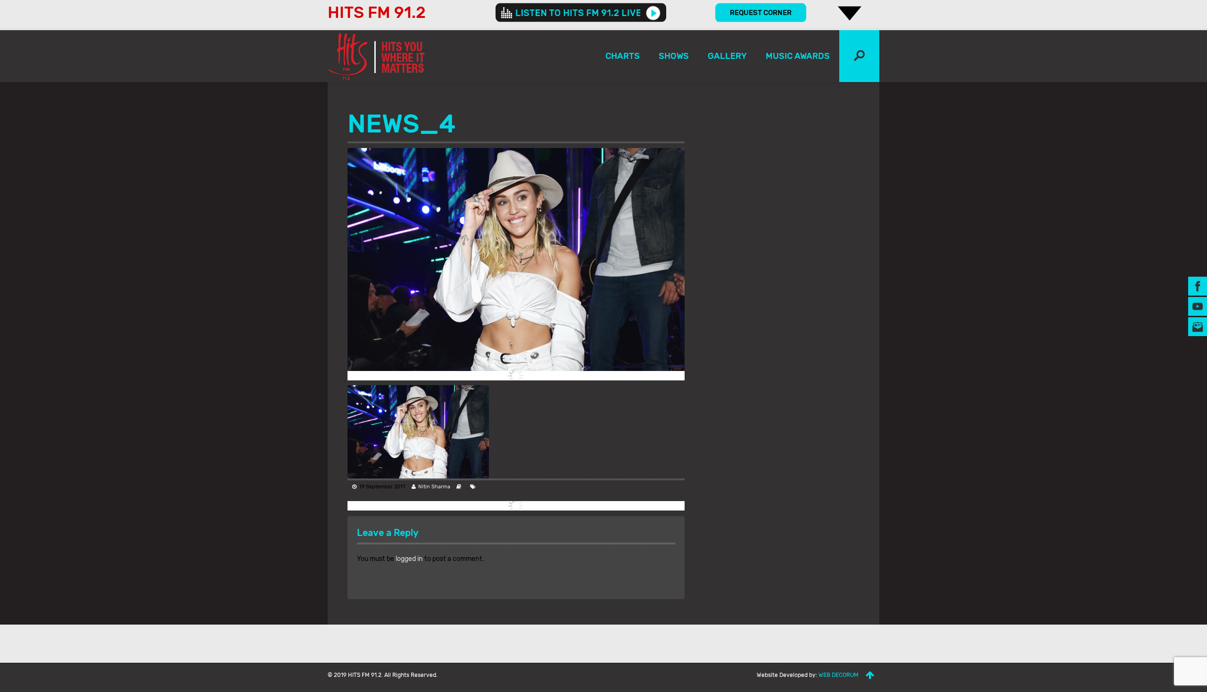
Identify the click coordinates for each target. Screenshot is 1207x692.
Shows (674, 56)
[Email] (1197, 326)
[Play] (653, 12)
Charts (622, 56)
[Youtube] (1197, 306)
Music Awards (798, 56)
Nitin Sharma (434, 487)
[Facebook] (1197, 286)
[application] (581, 12)
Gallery (727, 56)
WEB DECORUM (838, 675)
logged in (409, 559)
